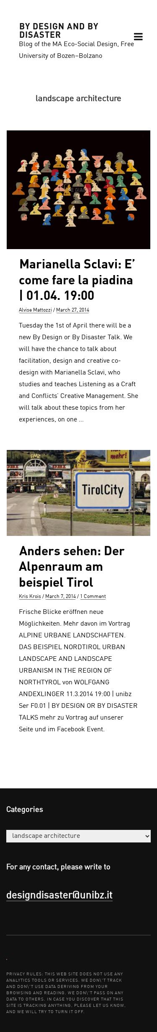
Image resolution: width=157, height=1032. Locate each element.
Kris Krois (30, 596)
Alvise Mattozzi (35, 310)
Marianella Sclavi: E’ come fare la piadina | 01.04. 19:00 (77, 279)
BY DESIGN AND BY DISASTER (58, 30)
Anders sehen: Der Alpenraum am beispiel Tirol (72, 566)
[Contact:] (6, 959)
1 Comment (93, 596)
